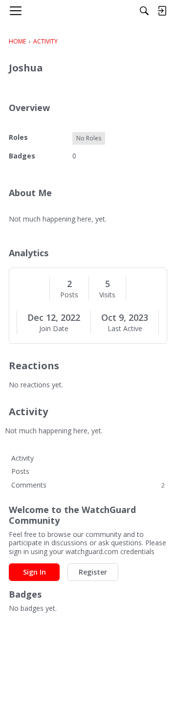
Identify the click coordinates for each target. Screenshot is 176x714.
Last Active (125, 328)
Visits (107, 294)
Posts (69, 294)
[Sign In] (162, 11)
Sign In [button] (34, 572)
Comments (88, 485)
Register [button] (93, 572)
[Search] (144, 11)
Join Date (53, 328)
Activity (22, 458)
